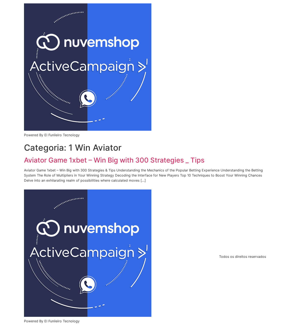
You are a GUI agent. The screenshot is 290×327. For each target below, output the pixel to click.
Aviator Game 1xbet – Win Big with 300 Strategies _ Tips (114, 160)
